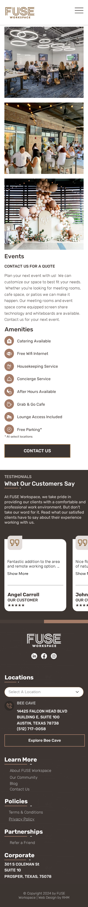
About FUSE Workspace (30, 770)
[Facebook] (44, 656)
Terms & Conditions (26, 812)
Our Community (24, 777)
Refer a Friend (22, 842)
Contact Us (20, 789)
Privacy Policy (21, 819)
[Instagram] (54, 656)
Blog (14, 783)
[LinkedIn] (34, 656)
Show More (17, 573)
